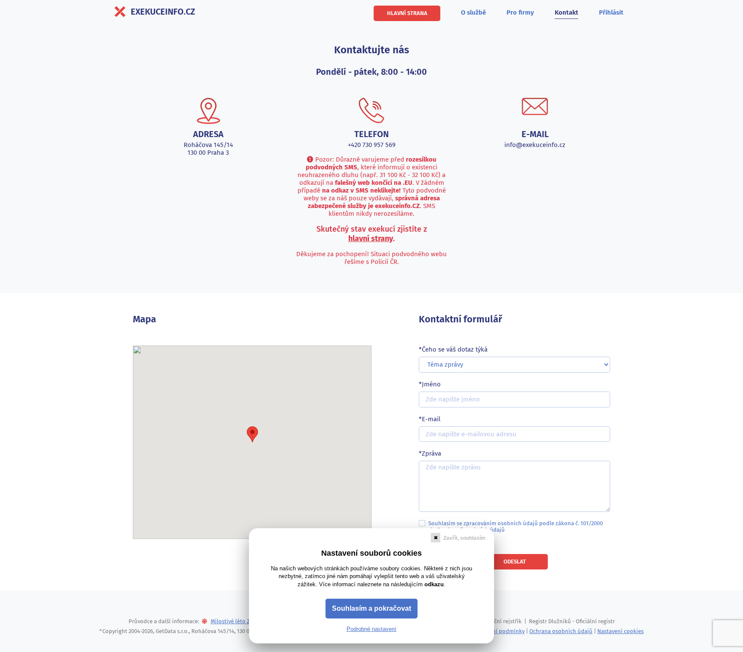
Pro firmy (520, 12)
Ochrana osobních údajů (561, 631)
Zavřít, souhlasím (464, 538)
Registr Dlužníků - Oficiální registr (572, 621)
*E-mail (429, 419)
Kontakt (566, 12)
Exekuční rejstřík (500, 621)
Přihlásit (611, 12)
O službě (473, 12)
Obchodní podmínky (498, 631)
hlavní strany (370, 238)
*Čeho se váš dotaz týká (453, 349)
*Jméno (430, 384)
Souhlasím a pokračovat (371, 608)
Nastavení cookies (620, 631)
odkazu (434, 584)
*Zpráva (430, 453)
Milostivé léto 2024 (234, 621)
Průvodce (141, 621)
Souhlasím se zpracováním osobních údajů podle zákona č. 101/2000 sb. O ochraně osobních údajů (515, 526)
